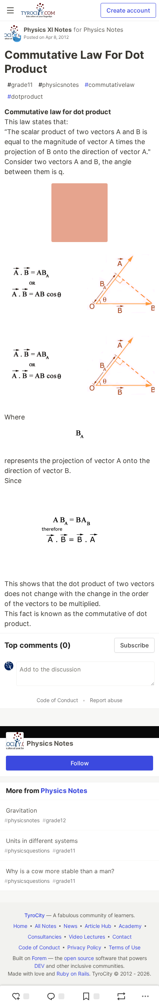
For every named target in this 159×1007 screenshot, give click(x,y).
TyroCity (34, 915)
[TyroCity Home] (38, 10)
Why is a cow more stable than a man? (59, 875)
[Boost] (121, 996)
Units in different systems (41, 845)
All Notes (45, 926)
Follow (80, 763)
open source (79, 958)
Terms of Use (125, 947)
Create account (128, 10)
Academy (130, 926)
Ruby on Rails (73, 973)
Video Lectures (87, 936)
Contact (122, 936)
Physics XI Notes (48, 29)
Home (20, 926)
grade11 (20, 84)
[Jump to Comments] (55, 996)
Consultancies (44, 936)
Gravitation (35, 815)
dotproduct (25, 96)
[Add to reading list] (91, 996)
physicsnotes (58, 84)
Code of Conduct (57, 700)
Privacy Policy (84, 947)
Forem (39, 958)
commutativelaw (110, 84)
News (70, 926)
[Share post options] (145, 996)
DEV (39, 966)
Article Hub (98, 926)
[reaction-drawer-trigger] (20, 996)
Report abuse (106, 700)
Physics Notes (103, 29)
